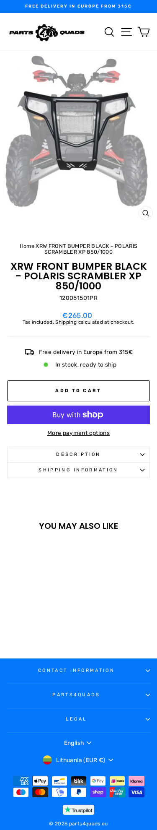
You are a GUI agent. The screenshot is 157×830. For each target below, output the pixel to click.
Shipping (66, 322)
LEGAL (76, 719)
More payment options (78, 433)
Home (27, 246)
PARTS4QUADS (76, 694)
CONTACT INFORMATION (76, 670)
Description (78, 454)
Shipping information (78, 470)
